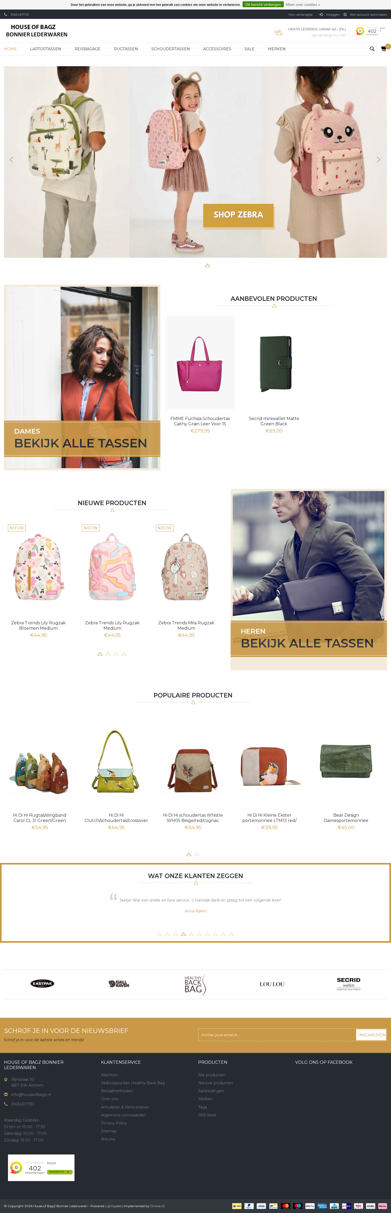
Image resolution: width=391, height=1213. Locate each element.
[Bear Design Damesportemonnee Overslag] (346, 761)
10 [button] (231, 933)
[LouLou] (272, 984)
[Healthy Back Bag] (195, 984)
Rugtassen (126, 49)
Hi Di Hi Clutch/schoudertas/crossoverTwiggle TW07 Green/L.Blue (116, 818)
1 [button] (167, 264)
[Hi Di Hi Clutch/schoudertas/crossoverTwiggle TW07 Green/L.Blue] (116, 761)
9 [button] (223, 933)
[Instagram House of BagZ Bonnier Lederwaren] (115, 1157)
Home (10, 49)
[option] (195, 162)
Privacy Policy (114, 1123)
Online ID (157, 1206)
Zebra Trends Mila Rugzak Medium (186, 625)
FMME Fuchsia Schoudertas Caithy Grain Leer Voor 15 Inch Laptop (200, 421)
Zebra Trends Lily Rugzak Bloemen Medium (38, 625)
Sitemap (109, 1131)
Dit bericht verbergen (263, 4)
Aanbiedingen (211, 1091)
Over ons (109, 1098)
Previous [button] (13, 160)
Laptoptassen (45, 49)
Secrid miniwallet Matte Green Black (274, 421)
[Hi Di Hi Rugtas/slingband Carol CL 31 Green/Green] (39, 761)
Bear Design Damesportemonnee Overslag (346, 818)
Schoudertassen (170, 49)
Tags (202, 1107)
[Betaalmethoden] (236, 1205)
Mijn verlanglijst (301, 14)
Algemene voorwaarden (123, 1115)
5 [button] (199, 264)
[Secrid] (348, 984)
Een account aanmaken (368, 14)
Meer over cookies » (303, 4)
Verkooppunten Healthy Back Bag (133, 1083)
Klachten (109, 1075)
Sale (249, 49)
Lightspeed (113, 1206)
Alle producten (211, 1075)
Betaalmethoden (117, 1091)
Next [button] (378, 160)
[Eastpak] (42, 984)
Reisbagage (87, 49)
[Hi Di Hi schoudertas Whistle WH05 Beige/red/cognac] (192, 761)
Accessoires (217, 49)
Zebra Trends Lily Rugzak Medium (112, 625)
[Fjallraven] (119, 984)
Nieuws (108, 1139)
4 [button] (191, 264)
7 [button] (215, 264)
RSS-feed (207, 1115)
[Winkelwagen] (382, 48)
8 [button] (223, 264)
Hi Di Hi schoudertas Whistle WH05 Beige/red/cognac (193, 818)
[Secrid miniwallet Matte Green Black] (274, 363)
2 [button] (175, 264)
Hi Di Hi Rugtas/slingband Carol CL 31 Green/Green (39, 818)
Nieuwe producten (215, 1083)
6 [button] (207, 264)
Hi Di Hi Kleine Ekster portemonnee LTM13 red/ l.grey (269, 818)
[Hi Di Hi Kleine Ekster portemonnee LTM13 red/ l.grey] (269, 761)
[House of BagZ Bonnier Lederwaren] (36, 31)
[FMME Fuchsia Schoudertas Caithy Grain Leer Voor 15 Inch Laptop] (200, 363)
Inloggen (332, 14)
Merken (277, 49)
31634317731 (20, 14)
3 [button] (183, 264)
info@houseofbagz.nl (31, 1094)
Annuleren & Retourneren (125, 1107)
